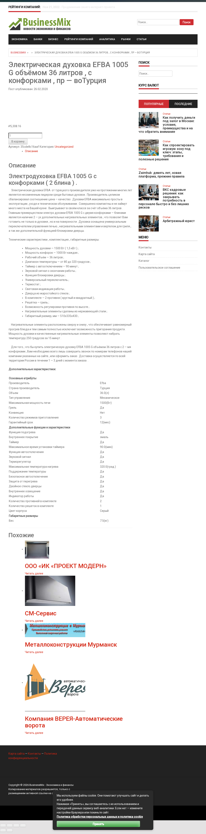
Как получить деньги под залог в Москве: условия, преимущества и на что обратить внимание (167, 125)
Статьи (141, 39)
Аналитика (107, 39)
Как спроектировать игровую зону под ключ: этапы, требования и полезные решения (167, 152)
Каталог (144, 260)
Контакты (145, 247)
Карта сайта (147, 254)
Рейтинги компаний (78, 39)
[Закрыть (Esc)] (23, 825)
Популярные (154, 104)
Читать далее (34, 573)
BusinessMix (18, 52)
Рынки (126, 39)
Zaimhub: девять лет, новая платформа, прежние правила (161, 174)
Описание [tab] (31, 151)
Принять (98, 824)
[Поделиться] (16, 825)
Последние (183, 104)
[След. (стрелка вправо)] (10, 830)
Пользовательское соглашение (159, 267)
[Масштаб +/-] (3, 825)
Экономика (19, 39)
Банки (38, 39)
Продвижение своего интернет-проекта (88, 7)
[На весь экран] (10, 825)
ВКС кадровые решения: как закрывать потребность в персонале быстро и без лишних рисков (164, 198)
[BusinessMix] (39, 24)
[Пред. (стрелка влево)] (3, 830)
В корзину (18, 141)
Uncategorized (64, 146)
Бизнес (53, 39)
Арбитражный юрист (179, 221)
